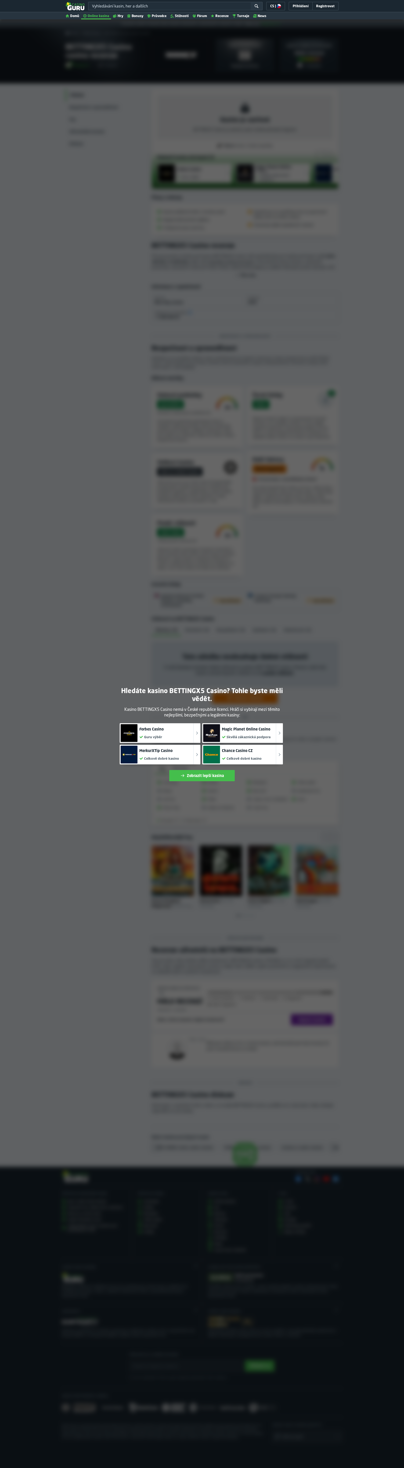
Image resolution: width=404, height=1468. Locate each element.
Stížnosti (182, 16)
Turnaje (243, 16)
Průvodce (159, 16)
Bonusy (137, 16)
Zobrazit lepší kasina (205, 775)
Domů (74, 16)
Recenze (222, 16)
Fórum (202, 16)
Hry (120, 16)
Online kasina (98, 16)
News (262, 16)
